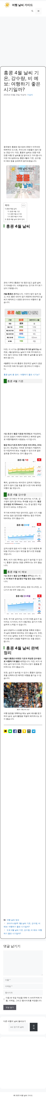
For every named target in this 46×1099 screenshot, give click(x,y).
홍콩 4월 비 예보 (16, 216)
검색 (34, 1027)
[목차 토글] (22, 205)
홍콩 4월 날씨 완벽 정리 (16, 219)
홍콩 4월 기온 (15, 211)
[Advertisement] (23, 40)
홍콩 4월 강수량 (16, 214)
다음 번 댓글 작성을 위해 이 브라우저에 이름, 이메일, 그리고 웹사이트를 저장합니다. (24, 999)
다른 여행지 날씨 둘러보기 (14, 1021)
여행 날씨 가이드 (22, 5)
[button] (32, 11)
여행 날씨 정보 (13, 920)
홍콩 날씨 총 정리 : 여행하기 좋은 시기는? (22, 374)
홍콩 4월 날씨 (11, 209)
